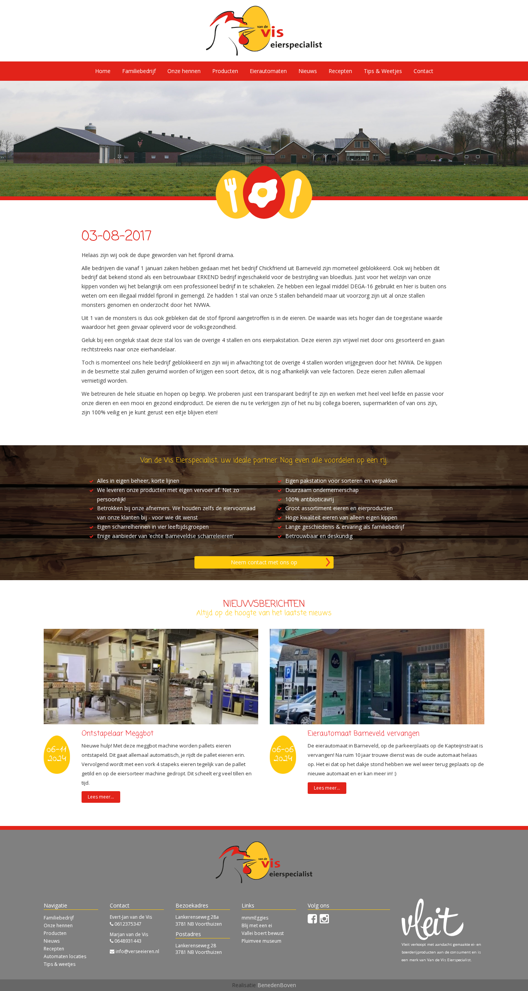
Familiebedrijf (139, 71)
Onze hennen (184, 71)
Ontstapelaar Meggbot (117, 733)
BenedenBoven (276, 985)
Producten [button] (225, 71)
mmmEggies (255, 917)
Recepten (340, 71)
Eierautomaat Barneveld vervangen (363, 733)
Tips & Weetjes (383, 71)
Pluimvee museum (261, 941)
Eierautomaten (268, 71)
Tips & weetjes (59, 964)
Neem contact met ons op (264, 562)
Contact (423, 71)
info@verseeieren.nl (137, 951)
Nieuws (307, 71)
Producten (55, 933)
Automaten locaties (65, 956)
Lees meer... (101, 796)
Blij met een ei (257, 925)
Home (103, 71)
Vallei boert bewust (263, 933)
